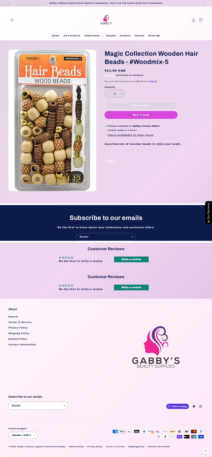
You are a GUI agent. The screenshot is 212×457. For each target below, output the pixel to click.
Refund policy (76, 447)
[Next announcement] (203, 3)
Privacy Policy (18, 328)
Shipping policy (136, 447)
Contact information (159, 447)
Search (13, 316)
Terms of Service (20, 322)
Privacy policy (95, 447)
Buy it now (141, 114)
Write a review (131, 259)
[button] (12, 20)
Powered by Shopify (55, 447)
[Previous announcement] (9, 3)
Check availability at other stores (130, 135)
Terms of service (115, 447)
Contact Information (22, 344)
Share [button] (111, 161)
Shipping (110, 75)
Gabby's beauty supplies (30, 447)
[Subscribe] (132, 237)
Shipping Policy (18, 333)
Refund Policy (17, 339)
